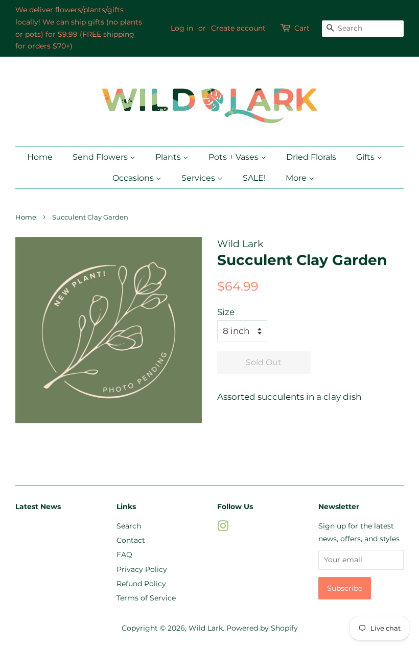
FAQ (124, 554)
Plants (169, 157)
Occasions (134, 178)
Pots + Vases (234, 157)
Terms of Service (146, 598)
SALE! (254, 178)
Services (199, 178)
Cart (302, 28)
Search (129, 526)
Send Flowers (101, 157)
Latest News (38, 506)
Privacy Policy (142, 569)
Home (40, 157)
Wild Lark (206, 628)
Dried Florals (311, 157)
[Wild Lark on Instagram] (222, 528)
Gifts (366, 157)
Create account (238, 28)
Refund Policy (141, 583)
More (297, 178)
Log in (182, 28)
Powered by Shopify (262, 628)
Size (226, 312)
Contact (131, 540)
